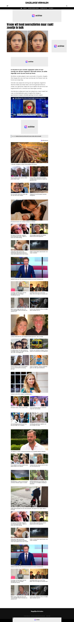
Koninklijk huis (43, 8)
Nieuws (25, 8)
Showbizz (51, 8)
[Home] (21, 8)
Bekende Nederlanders (33, 8)
